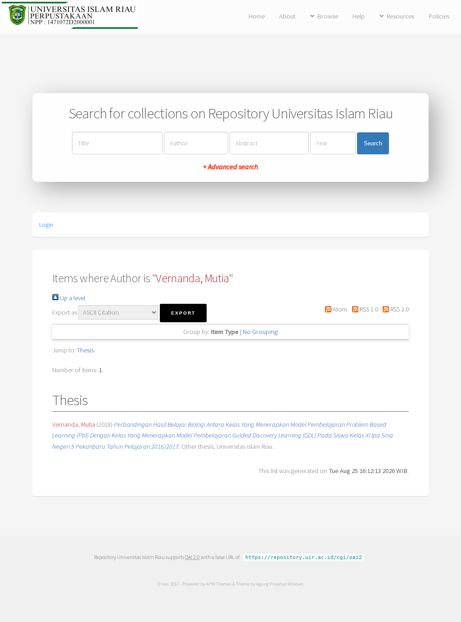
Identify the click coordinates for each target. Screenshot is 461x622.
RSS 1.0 (368, 309)
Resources (400, 16)
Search (373, 143)
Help (359, 16)
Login (46, 225)
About (287, 16)
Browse (327, 16)
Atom (339, 309)
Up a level (72, 298)
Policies (439, 16)
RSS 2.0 (399, 309)
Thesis (85, 350)
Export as (64, 312)
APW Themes (218, 584)
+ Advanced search (230, 166)
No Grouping (260, 332)
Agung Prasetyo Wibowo (279, 584)
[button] (183, 313)
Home (257, 16)
